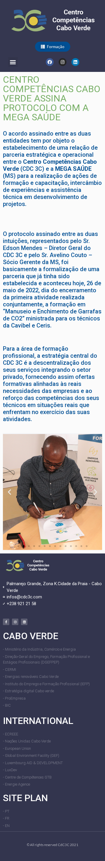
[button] (52, 47)
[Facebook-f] (6, 622)
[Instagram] (62, 62)
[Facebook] (50, 62)
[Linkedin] (75, 62)
